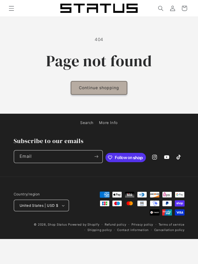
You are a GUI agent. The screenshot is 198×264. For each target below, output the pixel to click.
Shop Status (57, 224)
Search (87, 122)
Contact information (133, 230)
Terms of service (172, 224)
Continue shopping (99, 87)
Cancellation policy (169, 230)
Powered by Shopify (83, 224)
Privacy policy (142, 224)
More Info (108, 122)
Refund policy (115, 224)
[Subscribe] (96, 156)
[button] (11, 8)
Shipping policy (99, 230)
